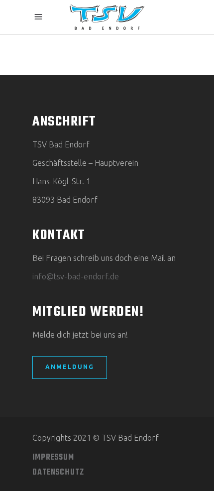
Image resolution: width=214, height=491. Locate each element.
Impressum (53, 457)
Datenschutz (58, 472)
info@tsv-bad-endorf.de (75, 276)
